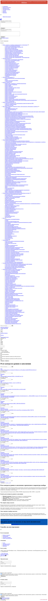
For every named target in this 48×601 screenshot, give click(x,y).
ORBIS (1, 402)
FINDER (2, 394)
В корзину (2, 374)
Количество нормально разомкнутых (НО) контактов (11, 358)
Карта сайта (2, 555)
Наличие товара (3, 350)
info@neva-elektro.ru (4, 327)
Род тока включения (4, 354)
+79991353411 (24, 2)
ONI (1, 388)
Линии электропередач (7, 538)
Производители (6, 8)
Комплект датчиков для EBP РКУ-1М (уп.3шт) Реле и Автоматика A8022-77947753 (17, 410)
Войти (4, 16)
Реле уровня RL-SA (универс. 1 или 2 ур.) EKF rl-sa (10, 382)
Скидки (4, 10)
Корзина (3, 598)
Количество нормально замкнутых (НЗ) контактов (10, 356)
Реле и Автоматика (4, 408)
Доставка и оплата (6, 9)
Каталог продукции (7, 7)
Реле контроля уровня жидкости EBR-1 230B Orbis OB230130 (12, 403)
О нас (4, 542)
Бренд (1, 348)
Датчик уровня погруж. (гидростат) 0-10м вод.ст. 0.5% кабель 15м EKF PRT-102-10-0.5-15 (18, 369)
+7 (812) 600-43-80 (4, 328)
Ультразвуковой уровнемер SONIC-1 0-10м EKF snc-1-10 (11, 376)
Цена (1, 339)
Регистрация (8, 16)
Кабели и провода (6, 535)
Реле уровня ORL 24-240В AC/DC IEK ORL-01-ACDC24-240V (13, 389)
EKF (1, 368)
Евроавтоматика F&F (4, 423)
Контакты (5, 12)
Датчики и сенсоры (7, 537)
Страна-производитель (5, 352)
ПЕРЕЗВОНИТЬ (15, 524)
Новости (4, 11)
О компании (5, 6)
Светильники (5, 536)
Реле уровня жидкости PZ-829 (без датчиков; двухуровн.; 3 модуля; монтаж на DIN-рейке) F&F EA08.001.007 (22, 469)
